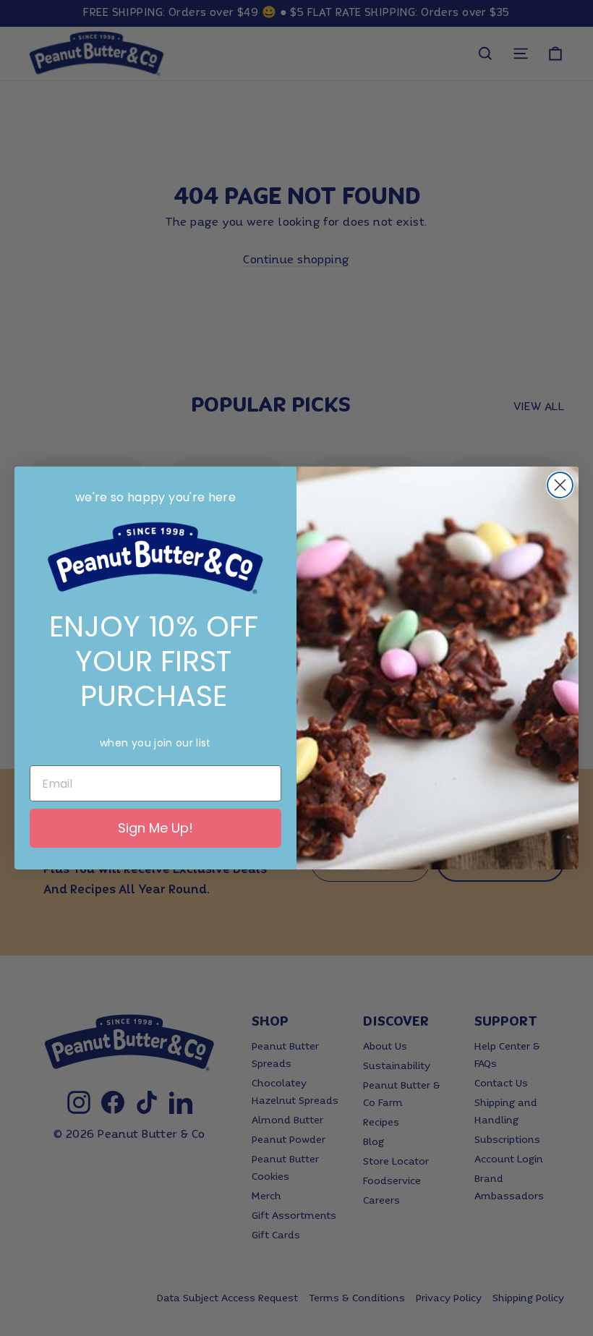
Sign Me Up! (155, 828)
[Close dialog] (560, 485)
